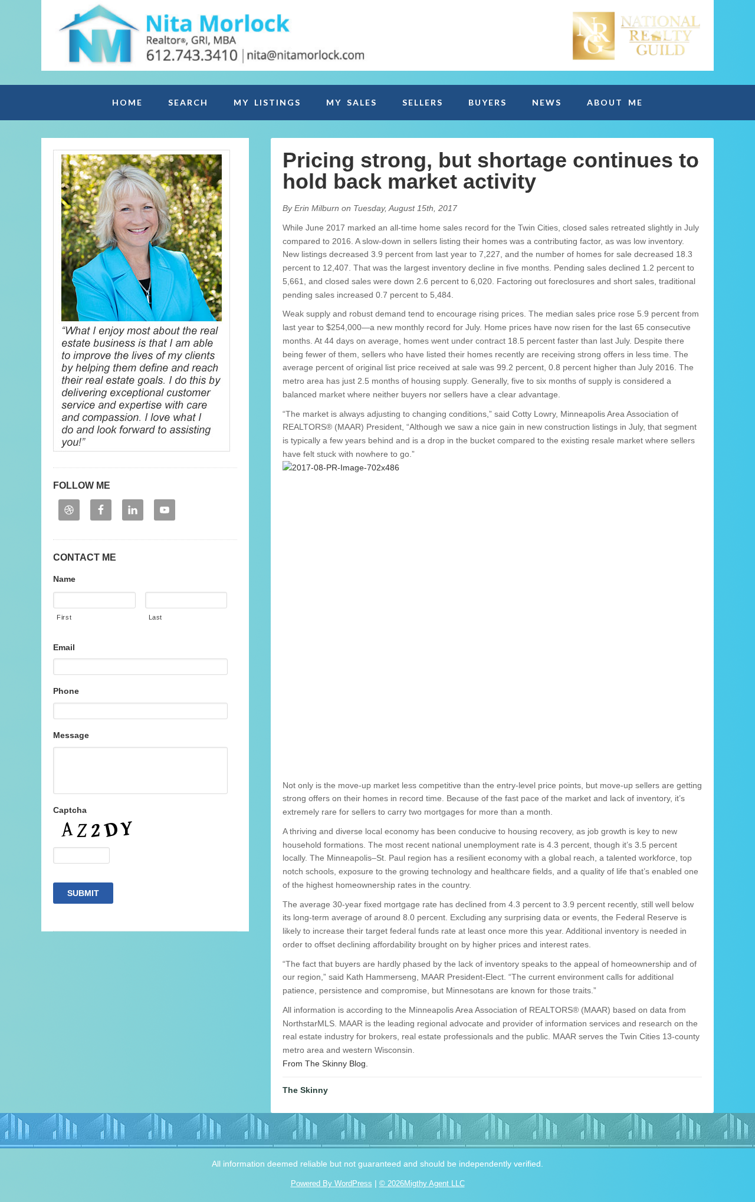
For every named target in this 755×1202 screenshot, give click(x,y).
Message (71, 735)
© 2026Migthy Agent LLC (422, 1183)
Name (64, 579)
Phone (66, 691)
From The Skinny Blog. (325, 1063)
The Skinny (305, 1090)
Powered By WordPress (331, 1183)
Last (156, 617)
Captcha (70, 810)
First (64, 617)
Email (64, 647)
